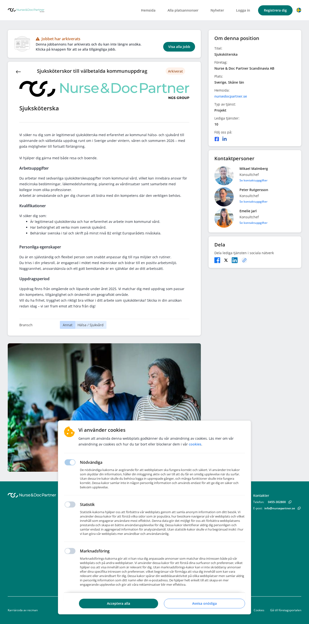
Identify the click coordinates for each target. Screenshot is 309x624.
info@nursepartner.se (279, 508)
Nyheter (217, 10)
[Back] (18, 71)
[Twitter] (226, 260)
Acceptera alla (118, 603)
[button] (298, 10)
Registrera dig (275, 10)
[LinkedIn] (224, 139)
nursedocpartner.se (230, 96)
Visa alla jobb (179, 46)
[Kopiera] (244, 260)
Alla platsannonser (183, 10)
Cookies (259, 610)
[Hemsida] (45, 495)
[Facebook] (216, 139)
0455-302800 (277, 502)
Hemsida (148, 10)
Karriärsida (15, 610)
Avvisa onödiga (204, 603)
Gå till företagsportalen (285, 610)
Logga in (243, 10)
